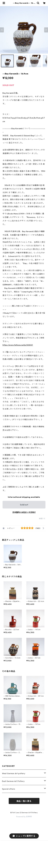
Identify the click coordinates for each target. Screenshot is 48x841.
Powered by (21, 817)
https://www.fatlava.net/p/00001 (18, 345)
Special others (8, 789)
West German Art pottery (13, 773)
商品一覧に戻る (24, 801)
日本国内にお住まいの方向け (24, 512)
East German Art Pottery (13, 781)
